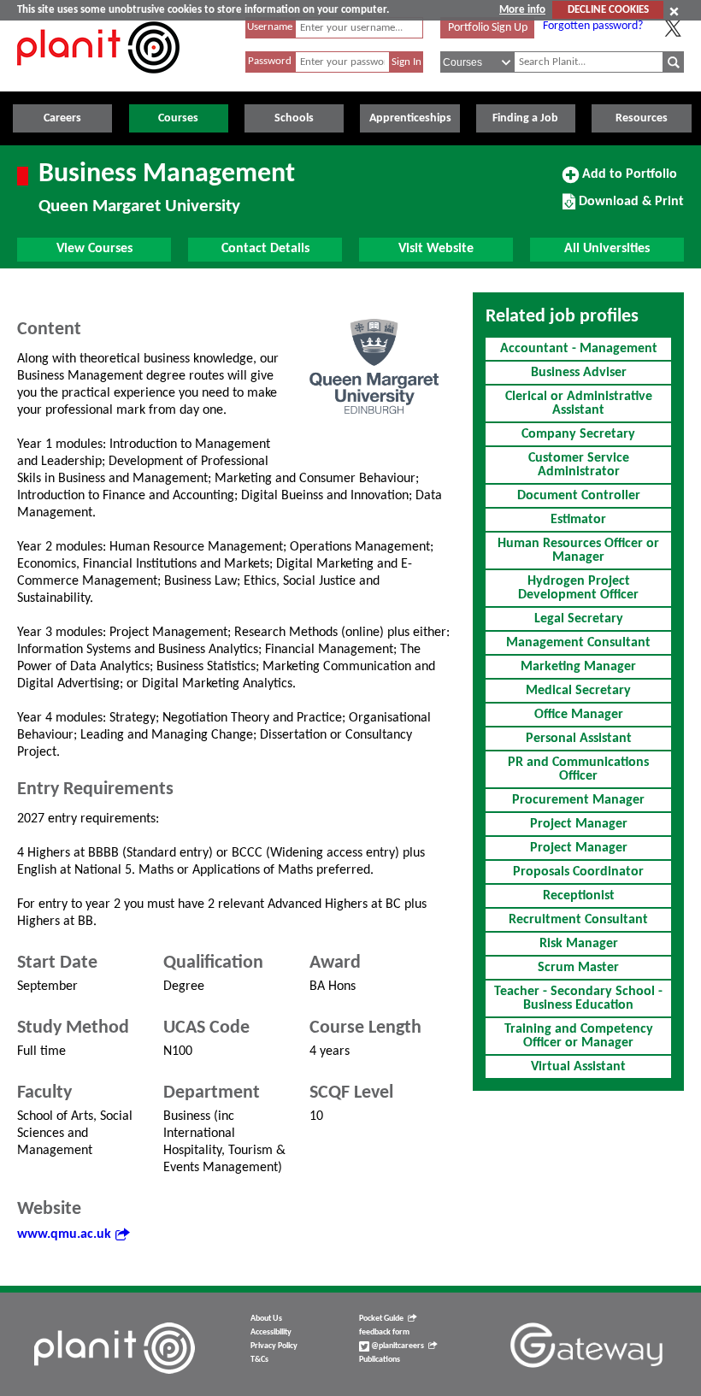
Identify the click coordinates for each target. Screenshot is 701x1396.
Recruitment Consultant (578, 920)
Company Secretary (578, 434)
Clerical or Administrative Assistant (578, 403)
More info (522, 9)
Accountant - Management (578, 349)
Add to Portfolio (627, 180)
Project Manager (578, 824)
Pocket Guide (381, 1318)
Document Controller (578, 496)
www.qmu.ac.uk (64, 1234)
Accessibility (271, 1332)
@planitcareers (396, 1346)
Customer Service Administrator (578, 465)
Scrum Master (578, 968)
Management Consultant (578, 643)
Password (270, 61)
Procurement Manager (578, 800)
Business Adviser (579, 373)
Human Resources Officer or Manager (578, 550)
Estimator (578, 520)
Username (269, 26)
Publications (379, 1360)
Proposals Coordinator (578, 872)
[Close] (674, 11)
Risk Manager (578, 944)
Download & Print (629, 207)
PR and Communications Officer (578, 769)
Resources (642, 118)
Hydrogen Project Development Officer (578, 588)
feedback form (384, 1332)
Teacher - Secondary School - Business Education (578, 998)
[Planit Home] (98, 83)
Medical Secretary (578, 691)
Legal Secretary (578, 619)
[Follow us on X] (673, 28)
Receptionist (579, 896)
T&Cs (259, 1360)
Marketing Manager (578, 667)
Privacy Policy (273, 1346)
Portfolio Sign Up (487, 27)
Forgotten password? (593, 26)
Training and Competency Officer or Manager (578, 1036)
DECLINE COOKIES (608, 9)
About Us (266, 1318)
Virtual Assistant (578, 1067)
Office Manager (578, 715)
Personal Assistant (579, 738)
